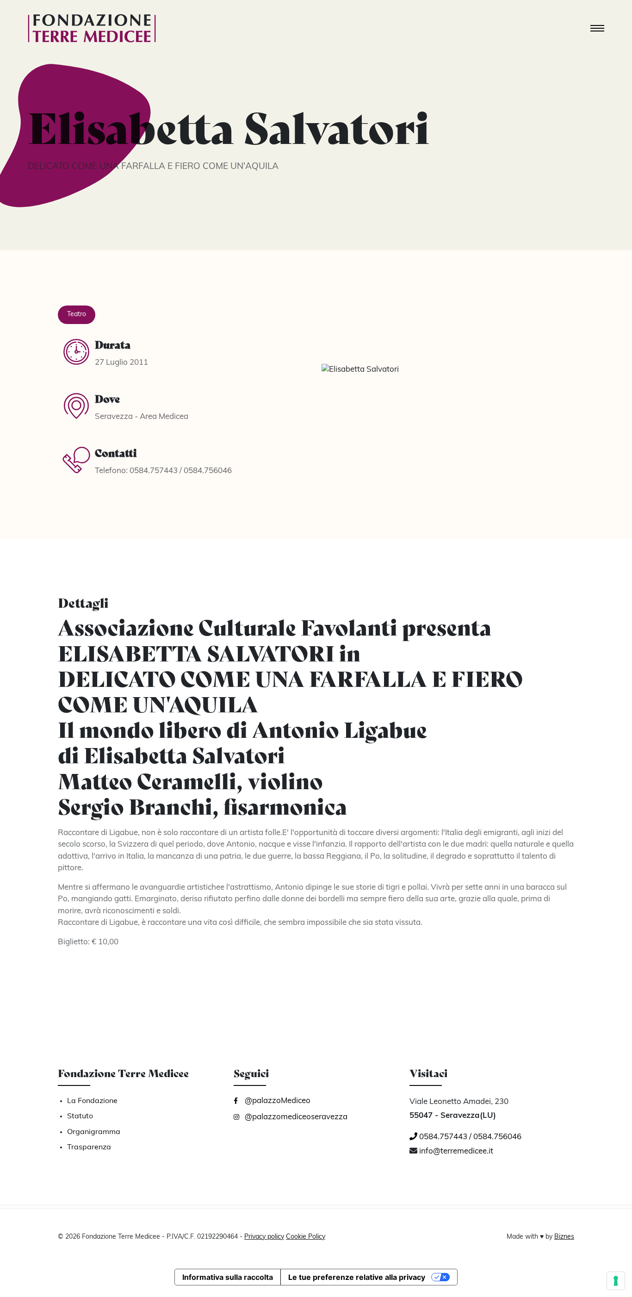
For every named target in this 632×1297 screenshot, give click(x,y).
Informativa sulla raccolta (227, 1277)
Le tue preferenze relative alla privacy (356, 1277)
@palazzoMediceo (276, 1101)
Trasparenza (89, 1147)
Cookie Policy (305, 1237)
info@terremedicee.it (456, 1151)
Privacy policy (264, 1237)
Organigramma (93, 1132)
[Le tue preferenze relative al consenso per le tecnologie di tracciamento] (616, 1281)
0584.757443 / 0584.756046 (469, 1137)
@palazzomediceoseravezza (295, 1117)
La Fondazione (92, 1101)
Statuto (80, 1116)
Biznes (564, 1237)
